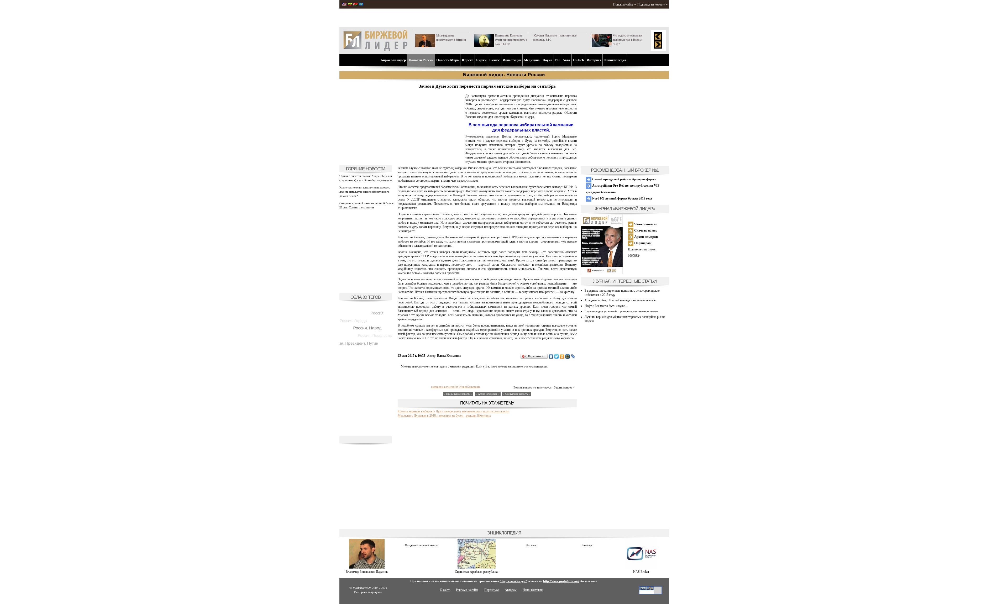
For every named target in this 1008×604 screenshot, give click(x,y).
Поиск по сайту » (624, 4)
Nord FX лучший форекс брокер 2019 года (621, 198)
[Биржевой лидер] (375, 50)
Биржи (481, 60)
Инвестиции (512, 60)
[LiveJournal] (573, 356)
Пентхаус (586, 545)
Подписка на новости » (652, 4)
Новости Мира (447, 60)
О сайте (445, 590)
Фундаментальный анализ (421, 545)
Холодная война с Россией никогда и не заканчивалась (620, 300)
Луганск (531, 545)
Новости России (421, 60)
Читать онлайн (645, 224)
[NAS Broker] (641, 567)
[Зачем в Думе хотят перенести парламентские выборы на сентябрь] (430, 159)
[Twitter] (556, 356)
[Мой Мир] (567, 356)
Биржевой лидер (393, 60)
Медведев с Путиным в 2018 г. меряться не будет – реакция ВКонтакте (444, 415)
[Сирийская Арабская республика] (477, 567)
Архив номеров (645, 237)
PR (557, 60)
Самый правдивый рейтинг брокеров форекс (623, 179)
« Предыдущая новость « (458, 393)
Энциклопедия (615, 60)
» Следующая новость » (516, 393)
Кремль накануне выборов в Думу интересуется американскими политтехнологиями (453, 411)
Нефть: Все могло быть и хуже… (606, 306)
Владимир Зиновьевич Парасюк (367, 572)
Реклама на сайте (467, 590)
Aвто (566, 60)
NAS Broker (641, 572)
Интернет (594, 60)
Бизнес (494, 60)
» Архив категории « (488, 393)
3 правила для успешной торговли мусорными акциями (621, 311)
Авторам (511, 590)
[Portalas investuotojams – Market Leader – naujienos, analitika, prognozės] (350, 5)
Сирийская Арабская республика (476, 572)
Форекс (467, 60)
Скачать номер (645, 230)
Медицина (532, 60)
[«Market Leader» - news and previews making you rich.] (344, 5)
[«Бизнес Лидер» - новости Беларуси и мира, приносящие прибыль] (355, 5)
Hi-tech (578, 60)
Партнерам (642, 243)
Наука (547, 60)
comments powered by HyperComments (455, 386)
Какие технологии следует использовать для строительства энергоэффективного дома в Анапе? (364, 191)
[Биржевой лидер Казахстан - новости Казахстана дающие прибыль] (361, 5)
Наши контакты (533, 590)
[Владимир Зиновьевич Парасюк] (367, 567)
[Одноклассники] (562, 356)
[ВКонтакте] (551, 356)
